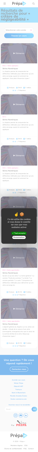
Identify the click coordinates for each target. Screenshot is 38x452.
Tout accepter (20, 233)
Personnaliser (19, 237)
